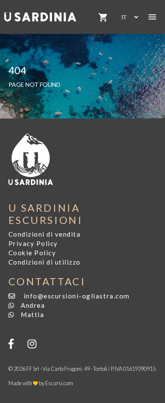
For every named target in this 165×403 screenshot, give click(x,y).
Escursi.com (59, 383)
